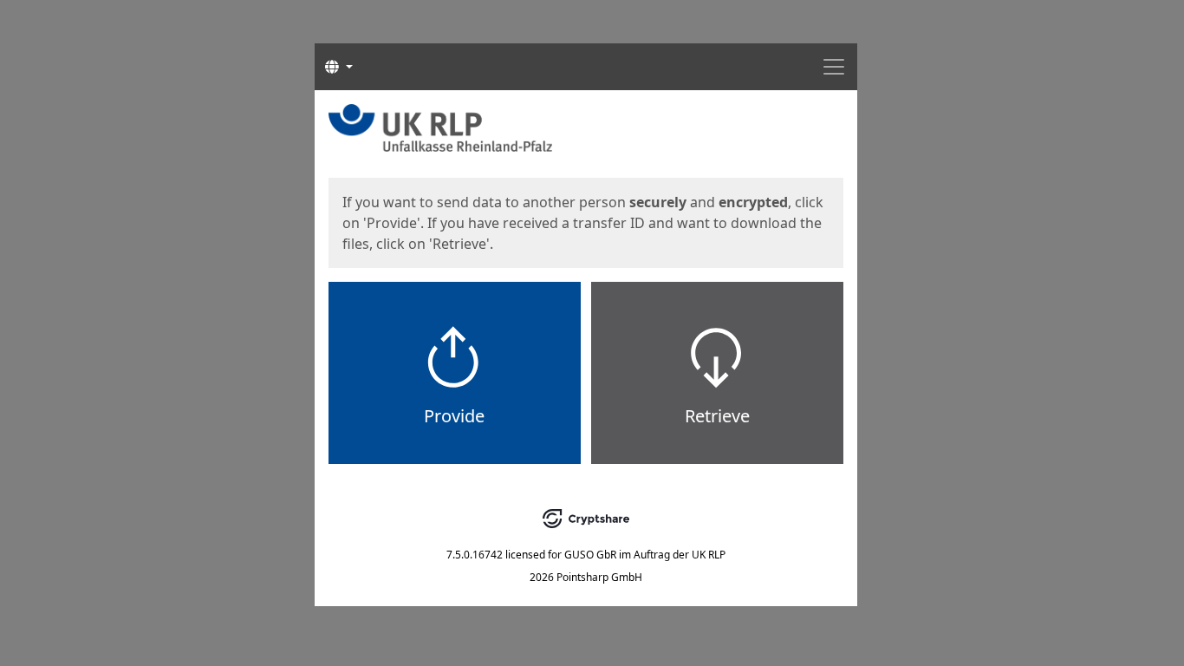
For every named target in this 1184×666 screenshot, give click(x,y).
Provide (454, 416)
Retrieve (717, 416)
